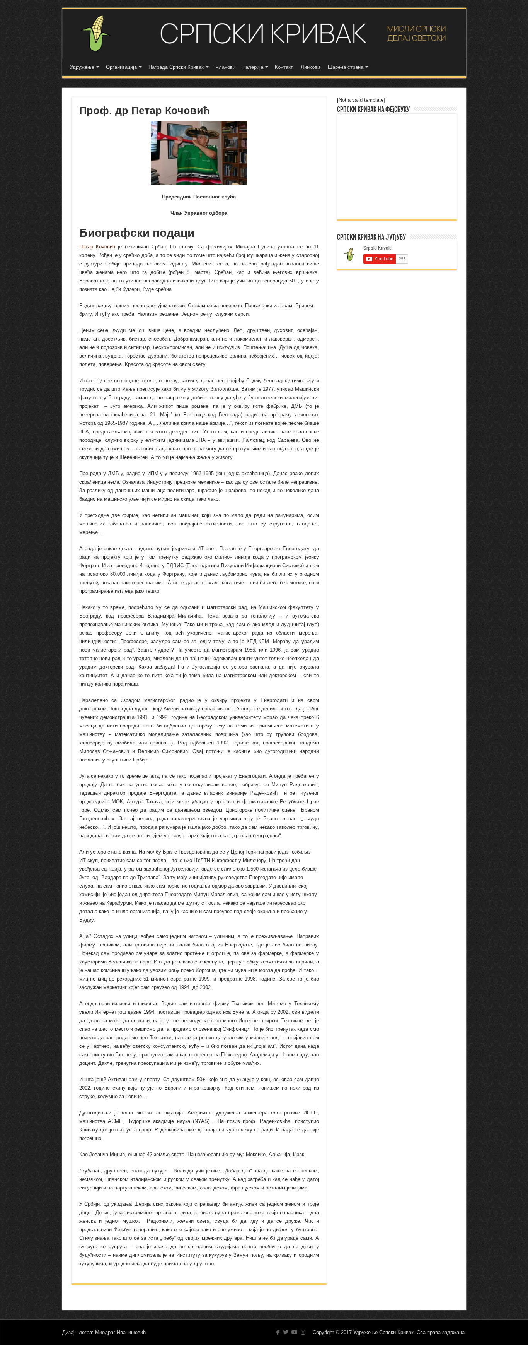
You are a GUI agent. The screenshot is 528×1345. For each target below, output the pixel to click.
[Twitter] (285, 1332)
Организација (121, 67)
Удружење (82, 67)
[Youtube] (294, 1332)
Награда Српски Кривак (176, 67)
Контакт (284, 67)
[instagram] (303, 1332)
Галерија (253, 67)
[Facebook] (278, 1332)
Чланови (225, 67)
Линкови (310, 67)
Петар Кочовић (97, 247)
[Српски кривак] (264, 33)
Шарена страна (345, 67)
